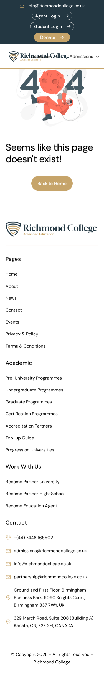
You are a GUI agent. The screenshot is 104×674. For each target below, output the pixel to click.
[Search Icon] (14, 56)
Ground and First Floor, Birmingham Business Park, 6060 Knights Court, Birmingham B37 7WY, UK (50, 597)
